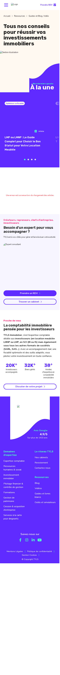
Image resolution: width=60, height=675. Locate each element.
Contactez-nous (42, 468)
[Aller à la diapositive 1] (24, 159)
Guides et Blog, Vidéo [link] (39, 16)
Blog (37, 483)
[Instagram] (26, 540)
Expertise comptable (14, 461)
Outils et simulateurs (45, 502)
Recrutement (41, 462)
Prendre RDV (46, 5)
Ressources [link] (19, 16)
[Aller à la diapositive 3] (31, 159)
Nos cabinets (41, 457)
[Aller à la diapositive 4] (35, 159)
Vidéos (38, 488)
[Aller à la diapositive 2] (28, 159)
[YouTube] (39, 540)
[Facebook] (20, 540)
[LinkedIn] (33, 540)
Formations (9, 492)
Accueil (6, 16)
